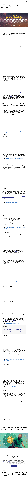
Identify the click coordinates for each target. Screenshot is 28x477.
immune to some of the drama (18, 92)
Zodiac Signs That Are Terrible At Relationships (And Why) (13, 327)
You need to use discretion (7, 169)
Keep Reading (14, 466)
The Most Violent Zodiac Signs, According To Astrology (15, 158)
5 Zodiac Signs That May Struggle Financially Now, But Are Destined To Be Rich (13, 329)
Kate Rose (2, 431)
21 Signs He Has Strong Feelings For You (12, 323)
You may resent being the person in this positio (10, 265)
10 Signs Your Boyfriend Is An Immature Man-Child (14, 254)
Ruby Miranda (4, 418)
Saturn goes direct (13, 96)
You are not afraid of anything (9, 320)
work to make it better (9, 225)
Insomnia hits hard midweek (20, 126)
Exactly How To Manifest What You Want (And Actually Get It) (13, 331)
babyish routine (17, 251)
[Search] (24, 1)
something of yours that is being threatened (12, 138)
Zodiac (4, 4)
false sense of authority (18, 165)
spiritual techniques (5, 288)
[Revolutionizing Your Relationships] (14, 1)
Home (1, 470)
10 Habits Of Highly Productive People (12, 202)
